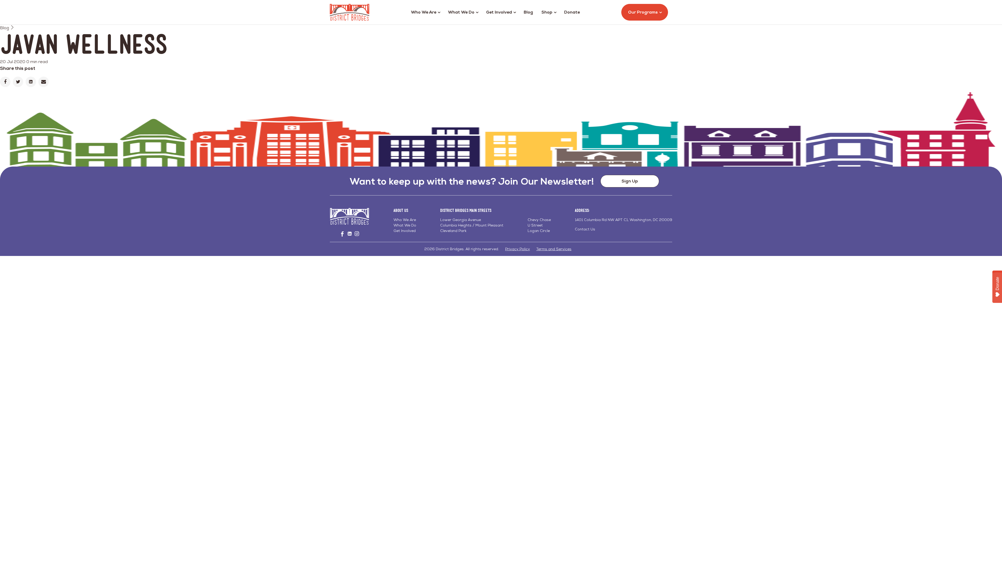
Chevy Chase (539, 219)
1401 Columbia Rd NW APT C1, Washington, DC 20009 (623, 219)
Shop (546, 12)
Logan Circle (539, 230)
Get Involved (499, 12)
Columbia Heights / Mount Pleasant (471, 225)
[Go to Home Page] (349, 12)
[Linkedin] (31, 82)
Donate (572, 12)
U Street (535, 225)
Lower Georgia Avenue (460, 219)
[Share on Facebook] (5, 82)
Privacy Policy (517, 249)
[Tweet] (18, 82)
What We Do (461, 12)
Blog (528, 12)
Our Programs (643, 12)
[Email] (43, 82)
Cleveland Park (453, 230)
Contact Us (585, 229)
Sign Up (630, 181)
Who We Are (423, 12)
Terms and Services (553, 249)
